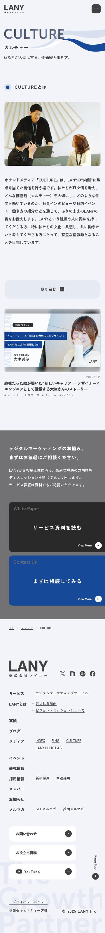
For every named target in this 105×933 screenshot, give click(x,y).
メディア (27, 628)
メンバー (16, 789)
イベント (16, 758)
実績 (13, 720)
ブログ (14, 731)
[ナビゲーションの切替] (96, 8)
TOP (11, 628)
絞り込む (48, 289)
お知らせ (16, 799)
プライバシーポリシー (30, 902)
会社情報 (16, 768)
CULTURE (46, 628)
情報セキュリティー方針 (28, 910)
